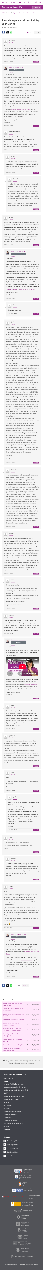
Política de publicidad (10, 1120)
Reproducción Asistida (19, 13)
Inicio (3, 13)
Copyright (7, 1126)
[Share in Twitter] (7, 32)
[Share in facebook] (3, 32)
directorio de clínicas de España (20, 109)
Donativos (7, 1129)
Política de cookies (9, 1117)
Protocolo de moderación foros (13, 1123)
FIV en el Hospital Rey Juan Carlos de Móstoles (20, 289)
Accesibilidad (8, 1105)
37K (31, 2)
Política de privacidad (10, 1114)
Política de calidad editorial (12, 1111)
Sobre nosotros (8, 1078)
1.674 (39, 2)
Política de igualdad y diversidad (14, 1096)
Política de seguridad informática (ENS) (16, 1090)
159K (23, 2)
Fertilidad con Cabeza (30, 684)
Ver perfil (11, 42)
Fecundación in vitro (32, 13)
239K (5, 2)
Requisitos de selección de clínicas (15, 1087)
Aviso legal (7, 1108)
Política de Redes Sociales (12, 1099)
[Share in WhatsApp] (11, 32)
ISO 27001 (7, 1093)
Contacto (6, 1102)
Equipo (6, 1081)
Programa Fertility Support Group (14, 1084)
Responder (36, 61)
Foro (9, 13)
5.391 (14, 2)
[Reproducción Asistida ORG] (12, 7)
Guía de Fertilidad (26, 960)
